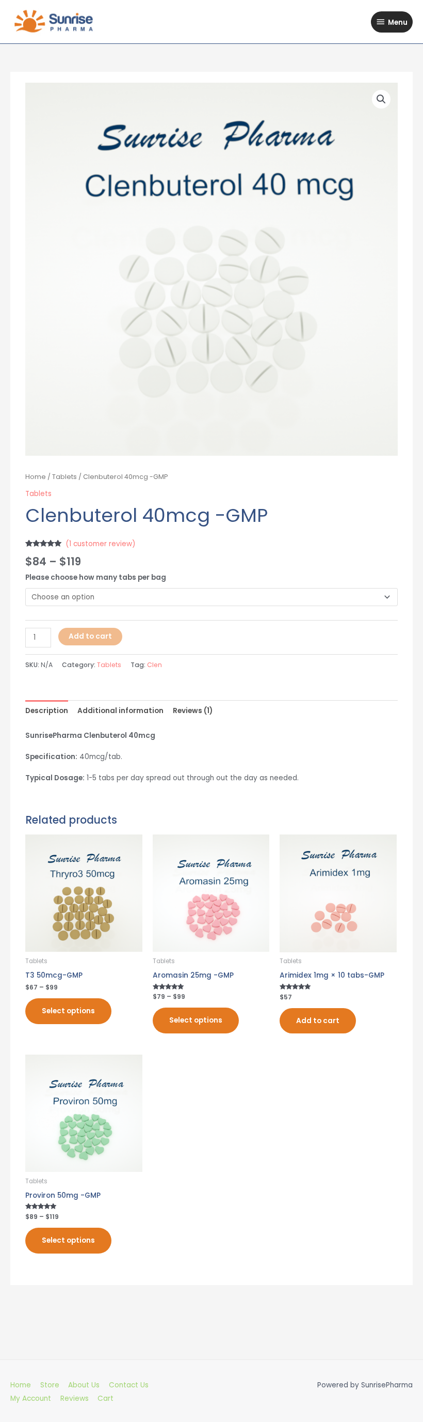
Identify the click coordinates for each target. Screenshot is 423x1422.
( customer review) (101, 544)
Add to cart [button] (317, 1021)
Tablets (64, 476)
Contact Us (129, 1385)
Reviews (74, 1398)
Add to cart (90, 636)
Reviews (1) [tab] (193, 711)
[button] (381, 99)
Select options (68, 1011)
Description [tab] (46, 711)
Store (49, 1385)
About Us (84, 1385)
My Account (30, 1398)
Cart (105, 1398)
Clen (154, 664)
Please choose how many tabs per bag (95, 577)
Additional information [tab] (120, 711)
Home (35, 476)
